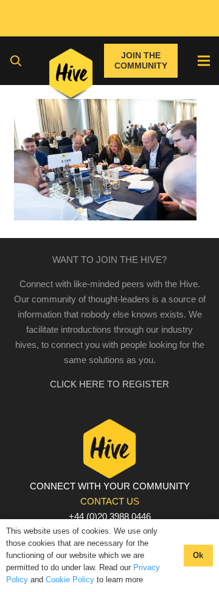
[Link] (71, 76)
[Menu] (203, 61)
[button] (16, 60)
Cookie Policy (70, 579)
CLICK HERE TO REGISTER (109, 384)
